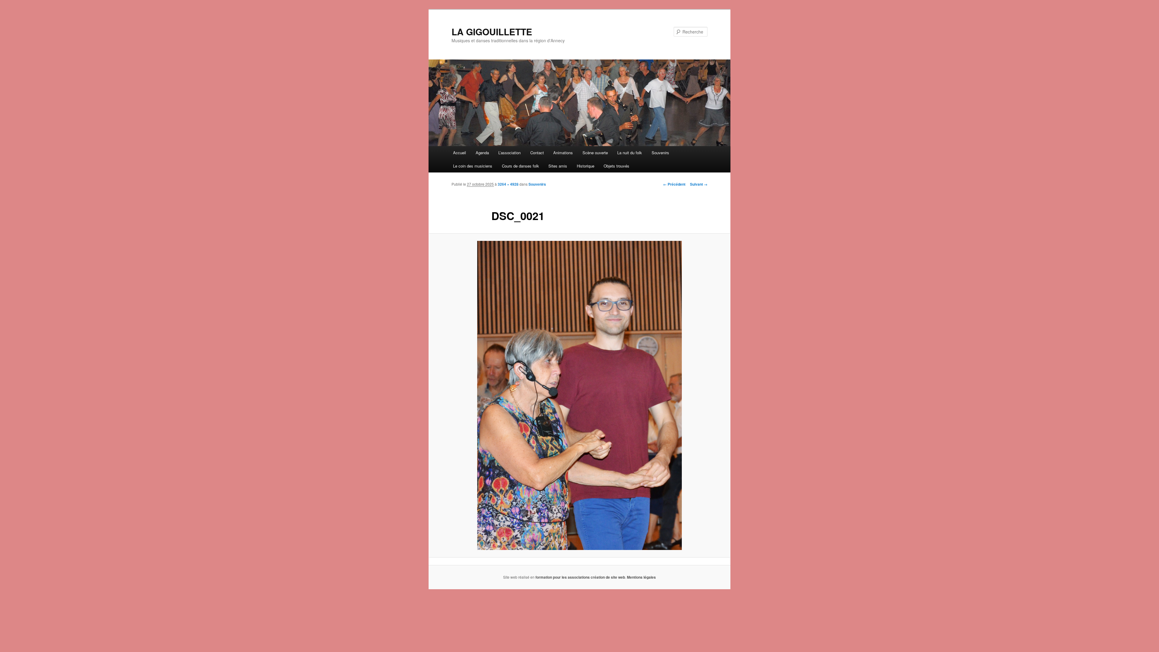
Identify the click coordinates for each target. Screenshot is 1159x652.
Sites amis (557, 166)
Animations (563, 152)
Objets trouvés (616, 166)
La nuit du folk (629, 152)
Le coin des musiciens (472, 166)
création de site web (608, 577)
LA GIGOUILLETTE (492, 31)
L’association (509, 152)
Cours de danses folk (520, 166)
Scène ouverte (595, 152)
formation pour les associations (562, 577)
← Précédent (674, 184)
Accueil (459, 152)
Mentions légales (641, 577)
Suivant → (698, 184)
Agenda (482, 152)
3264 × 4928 (508, 184)
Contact (537, 152)
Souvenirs (660, 152)
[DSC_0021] (579, 395)
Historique (585, 166)
